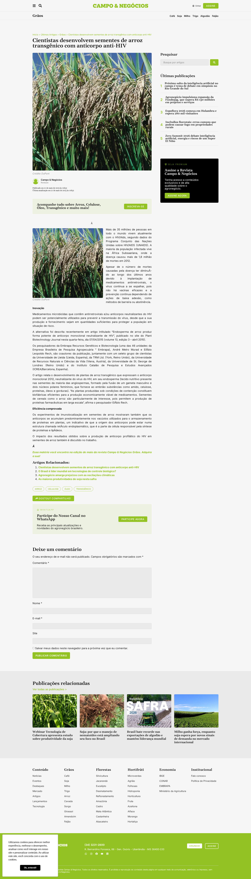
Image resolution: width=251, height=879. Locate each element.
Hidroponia (134, 791)
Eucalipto (101, 786)
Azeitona (132, 806)
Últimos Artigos (49, 34)
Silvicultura (102, 775)
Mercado (37, 791)
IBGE (162, 775)
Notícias (37, 775)
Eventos (37, 780)
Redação (45, 183)
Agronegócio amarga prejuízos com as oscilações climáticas (76, 475)
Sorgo (67, 806)
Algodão (205, 16)
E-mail (37, 618)
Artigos (36, 796)
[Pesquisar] (214, 62)
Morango (133, 816)
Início (35, 34)
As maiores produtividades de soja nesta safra (67, 479)
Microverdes (134, 775)
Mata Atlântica (104, 811)
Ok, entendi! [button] (30, 867)
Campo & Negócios (51, 179)
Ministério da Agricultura (172, 791)
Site (35, 633)
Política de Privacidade (203, 780)
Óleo (67, 489)
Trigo (195, 16)
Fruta (130, 801)
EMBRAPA (164, 786)
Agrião (131, 780)
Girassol (68, 811)
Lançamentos (40, 801)
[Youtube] (102, 853)
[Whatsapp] (86, 853)
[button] (34, 6)
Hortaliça (133, 821)
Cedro (99, 806)
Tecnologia (39, 806)
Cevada (68, 801)
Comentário (41, 563)
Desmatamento (104, 791)
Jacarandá (101, 780)
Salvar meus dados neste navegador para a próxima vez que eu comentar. (81, 648)
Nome (37, 603)
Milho (187, 16)
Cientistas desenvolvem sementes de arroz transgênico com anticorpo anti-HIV (88, 467)
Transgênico (83, 489)
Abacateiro (102, 821)
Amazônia (101, 801)
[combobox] (184, 62)
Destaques (38, 786)
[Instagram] (91, 853)
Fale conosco (198, 775)
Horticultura (134, 796)
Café (172, 16)
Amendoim (70, 816)
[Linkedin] (107, 853)
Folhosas (132, 786)
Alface (131, 811)
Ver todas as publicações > (50, 689)
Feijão (215, 16)
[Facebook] (96, 853)
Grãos (38, 16)
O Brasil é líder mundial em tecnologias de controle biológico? (77, 471)
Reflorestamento (105, 796)
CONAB (163, 780)
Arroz (38, 489)
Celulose (53, 489)
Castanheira (102, 816)
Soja (179, 16)
